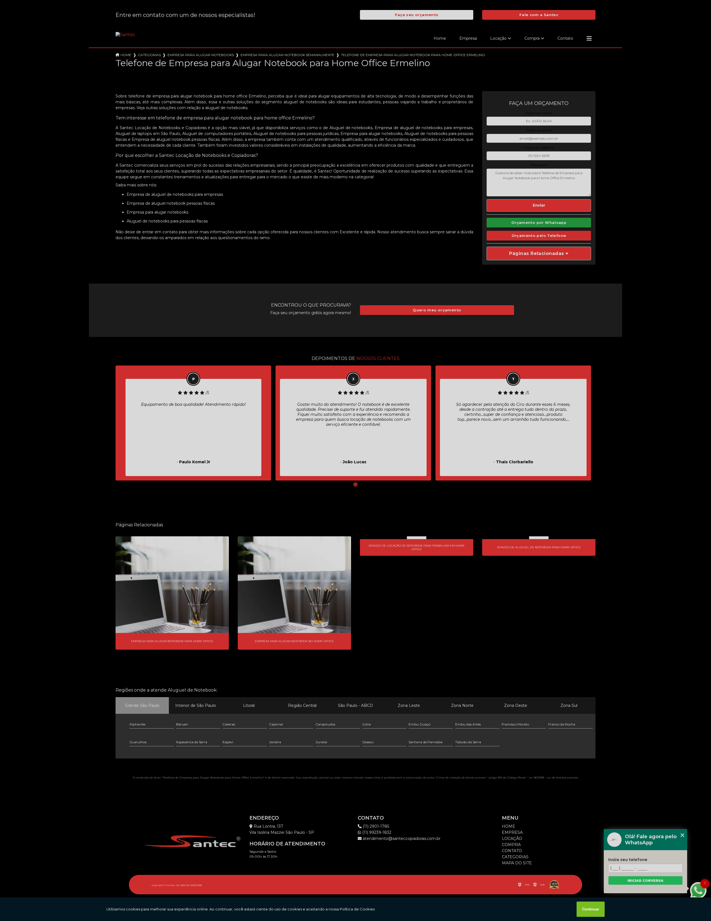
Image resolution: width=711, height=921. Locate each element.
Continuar (590, 909)
